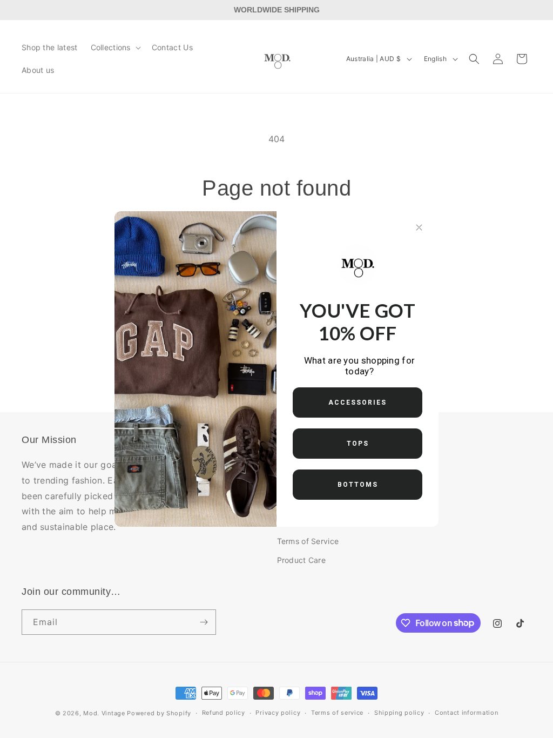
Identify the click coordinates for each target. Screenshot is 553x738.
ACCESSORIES (357, 402)
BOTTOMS (358, 484)
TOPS (358, 443)
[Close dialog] (419, 227)
